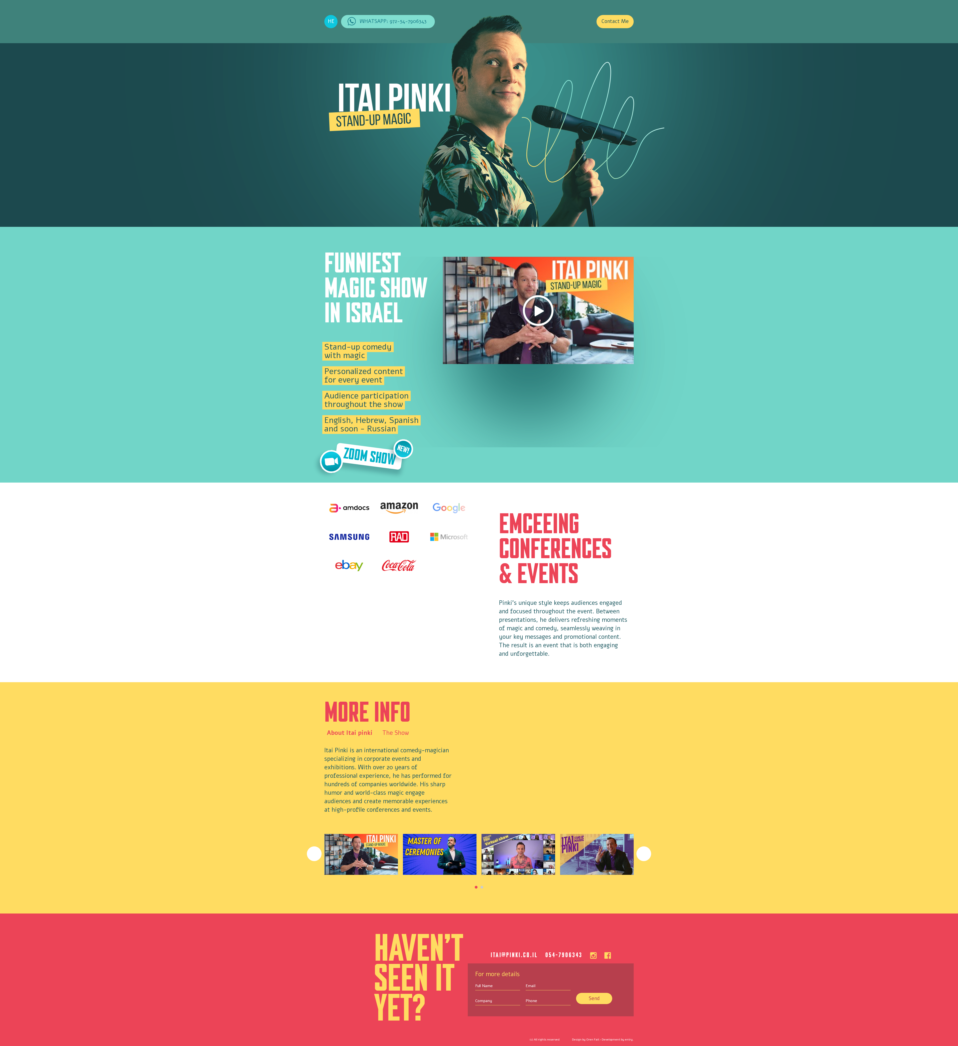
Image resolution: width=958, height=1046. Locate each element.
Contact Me (615, 21)
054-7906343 (564, 954)
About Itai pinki (349, 733)
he (331, 21)
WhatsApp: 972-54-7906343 (393, 21)
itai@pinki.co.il (514, 954)
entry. (629, 1040)
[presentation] (314, 853)
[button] (476, 887)
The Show (395, 733)
